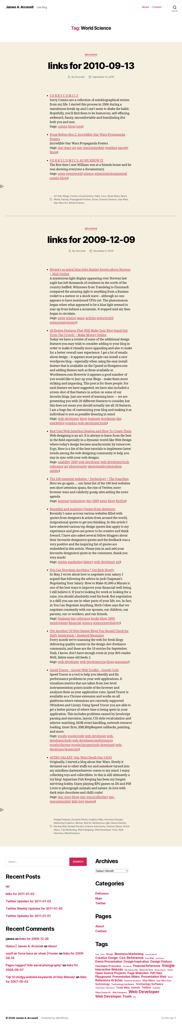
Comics (74, 196)
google (62, 736)
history (88, 562)
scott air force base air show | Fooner (32, 953)
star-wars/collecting (94, 797)
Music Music (160, 970)
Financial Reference (146, 966)
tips (118, 419)
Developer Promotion (108, 965)
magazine (122, 662)
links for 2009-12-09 (91, 239)
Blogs (66, 196)
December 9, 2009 (103, 250)
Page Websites (138, 973)
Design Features (62, 819)
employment (59, 623)
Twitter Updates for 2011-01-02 (28, 901)
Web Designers (119, 992)
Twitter (100, 903)
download (107, 745)
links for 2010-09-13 (91, 65)
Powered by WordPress (55, 1017)
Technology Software (149, 983)
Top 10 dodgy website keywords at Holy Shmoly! (40, 977)
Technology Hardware (122, 984)
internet (63, 501)
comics (63, 126)
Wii (134, 997)
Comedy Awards (151, 954)
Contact (157, 7)
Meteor (79, 822)
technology (78, 501)
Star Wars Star (163, 980)
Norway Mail (60, 826)
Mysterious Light (101, 822)
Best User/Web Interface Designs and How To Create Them (91, 431)
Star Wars (123, 199)
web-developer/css (93, 662)
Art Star (58, 196)
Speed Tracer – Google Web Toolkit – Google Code (84, 670)
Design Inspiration (136, 961)
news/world (74, 174)
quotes (62, 562)
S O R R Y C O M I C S (64, 96)
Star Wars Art (61, 202)
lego (81, 801)
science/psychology (106, 623)
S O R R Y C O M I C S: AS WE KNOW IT (76, 160)
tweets (135, 987)
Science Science (108, 199)
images (90, 801)
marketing (57, 423)
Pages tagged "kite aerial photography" (34, 965)
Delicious (91, 54)
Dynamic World (79, 819)
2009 (74, 462)
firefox (120, 501)
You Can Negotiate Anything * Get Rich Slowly (82, 570)
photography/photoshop (105, 466)
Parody (64, 199)
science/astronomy (63, 322)
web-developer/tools (92, 423)
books (95, 619)
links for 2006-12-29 (34, 939)
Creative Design (106, 958)
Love (103, 196)
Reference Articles (109, 980)
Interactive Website (109, 969)
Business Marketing (129, 954)
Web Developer (144, 991)
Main (98, 898)
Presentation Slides (126, 976)
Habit (97, 196)
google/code (76, 736)
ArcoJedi (79, 76)
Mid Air (87, 822)
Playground (103, 976)
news (61, 174)
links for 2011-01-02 (20, 894)
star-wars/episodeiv (91, 148)
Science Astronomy (95, 826)
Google (168, 965)
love (79, 126)
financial (75, 623)
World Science (76, 202)
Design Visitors (161, 961)
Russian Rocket (76, 826)
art (74, 148)
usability (64, 462)
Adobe (54, 471)
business (94, 419)
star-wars (64, 148)
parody (123, 148)
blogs (72, 126)
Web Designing (86, 829)
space (81, 318)
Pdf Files (156, 973)
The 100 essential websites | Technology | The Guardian (89, 479)
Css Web (149, 958)
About (145, 7)
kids (75, 801)
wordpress (108, 419)
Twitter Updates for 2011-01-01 (28, 916)
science (88, 174)
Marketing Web (131, 970)
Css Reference (131, 958)
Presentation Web (153, 976)
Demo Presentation (108, 961)
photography (78, 466)
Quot (170, 977)
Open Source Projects (110, 973)
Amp (97, 954)
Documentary (86, 196)
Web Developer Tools (106, 829)
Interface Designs (114, 819)
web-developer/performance (92, 740)
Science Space (114, 826)
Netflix (170, 970)
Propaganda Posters (80, 199)
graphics (111, 148)
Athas (103, 954)
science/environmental (110, 174)
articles (90, 318)
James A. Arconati (19, 7)
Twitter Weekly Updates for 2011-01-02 (34, 908)
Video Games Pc (103, 992)
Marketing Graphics (64, 822)
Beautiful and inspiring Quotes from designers (82, 509)
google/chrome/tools (85, 745)
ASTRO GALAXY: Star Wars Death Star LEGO (81, 758)
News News (113, 196)
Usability (156, 988)
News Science (118, 822)
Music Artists (146, 970)
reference (56, 466)
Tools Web (123, 987)
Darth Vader (160, 958)
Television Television (104, 988)
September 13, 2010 (103, 76)
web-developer (68, 419)
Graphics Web (96, 819)
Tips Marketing (68, 829)
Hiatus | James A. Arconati (24, 946)
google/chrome (60, 745)
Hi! (8, 886)
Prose (95, 199)
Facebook (127, 966)
